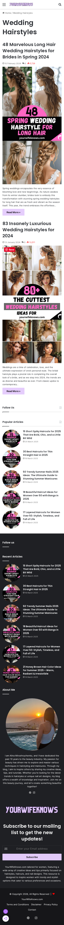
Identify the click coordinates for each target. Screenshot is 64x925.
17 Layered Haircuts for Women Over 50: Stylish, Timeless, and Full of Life (41, 516)
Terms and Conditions (18, 904)
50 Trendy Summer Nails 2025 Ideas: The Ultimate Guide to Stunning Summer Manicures (40, 475)
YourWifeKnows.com (32, 899)
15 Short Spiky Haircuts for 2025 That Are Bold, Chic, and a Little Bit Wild (42, 435)
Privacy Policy (51, 904)
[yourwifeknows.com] (21, 4)
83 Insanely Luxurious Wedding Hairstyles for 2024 (28, 229)
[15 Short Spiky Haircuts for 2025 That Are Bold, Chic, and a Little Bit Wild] (11, 439)
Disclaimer (36, 904)
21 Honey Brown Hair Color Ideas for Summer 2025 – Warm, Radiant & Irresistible (42, 670)
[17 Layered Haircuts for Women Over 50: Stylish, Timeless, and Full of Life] (11, 520)
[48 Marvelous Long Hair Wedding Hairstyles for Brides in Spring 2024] (32, 125)
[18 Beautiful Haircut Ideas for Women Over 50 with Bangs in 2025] (11, 499)
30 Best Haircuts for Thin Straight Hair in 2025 (38, 453)
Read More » (13, 212)
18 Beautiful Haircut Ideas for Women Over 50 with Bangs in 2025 (40, 495)
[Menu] (4, 5)
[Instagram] (34, 793)
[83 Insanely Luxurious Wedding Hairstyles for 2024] (32, 304)
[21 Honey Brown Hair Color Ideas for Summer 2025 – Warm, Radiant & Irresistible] (11, 674)
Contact (32, 909)
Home (7, 13)
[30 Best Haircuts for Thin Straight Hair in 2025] (11, 459)
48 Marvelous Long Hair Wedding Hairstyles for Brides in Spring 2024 (29, 50)
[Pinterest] (30, 793)
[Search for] (60, 5)
